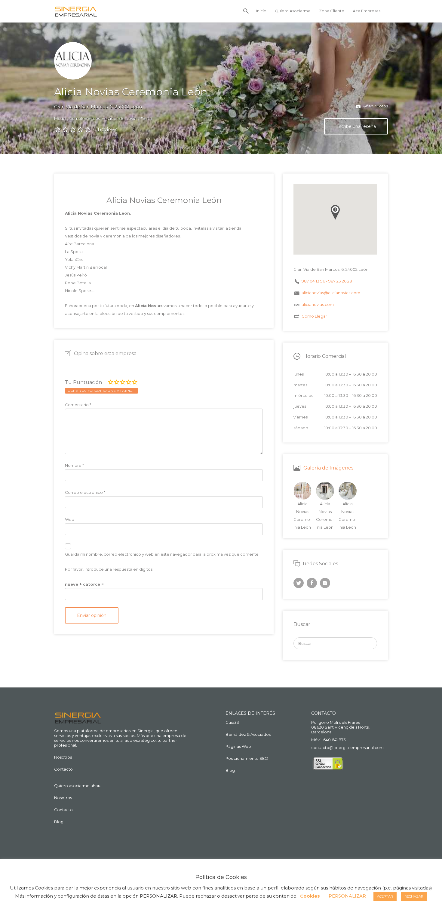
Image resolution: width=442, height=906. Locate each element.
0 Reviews (105, 129)
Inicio (261, 10)
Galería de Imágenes (328, 468)
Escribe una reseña (356, 126)
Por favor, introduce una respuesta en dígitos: (109, 569)
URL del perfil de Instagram (325, 583)
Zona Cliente (331, 10)
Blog (58, 821)
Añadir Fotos (375, 106)
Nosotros (63, 757)
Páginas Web (238, 746)
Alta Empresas (366, 10)
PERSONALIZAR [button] (347, 896)
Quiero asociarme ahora (78, 785)
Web (69, 519)
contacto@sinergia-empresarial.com (347, 747)
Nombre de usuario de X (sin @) (298, 583)
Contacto (63, 769)
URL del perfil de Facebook (312, 583)
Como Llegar (314, 316)
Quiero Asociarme (293, 10)
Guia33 (232, 722)
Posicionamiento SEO (247, 758)
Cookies (310, 896)
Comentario (78, 404)
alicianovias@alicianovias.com (331, 292)
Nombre (74, 465)
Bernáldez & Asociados (248, 734)
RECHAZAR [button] (413, 896)
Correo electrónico (85, 492)
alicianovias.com (318, 304)
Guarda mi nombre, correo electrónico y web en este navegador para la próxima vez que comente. (162, 554)
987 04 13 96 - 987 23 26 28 (327, 281)
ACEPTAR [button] (385, 896)
